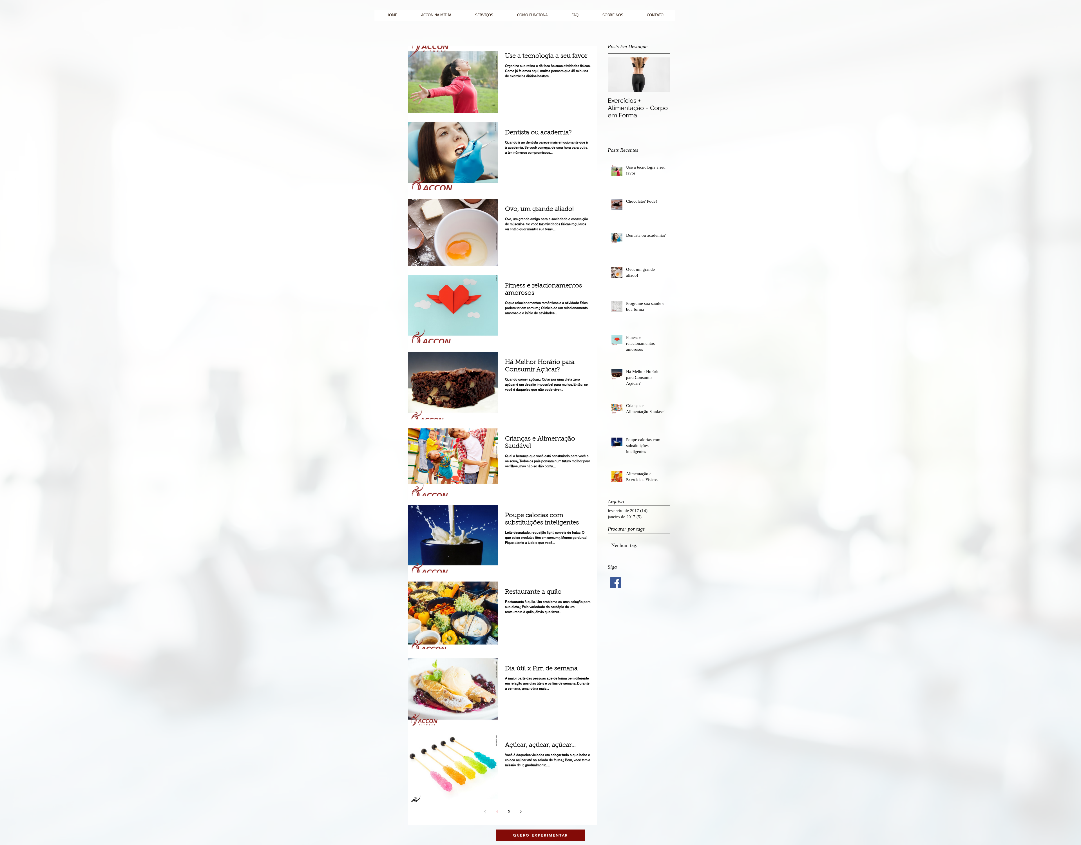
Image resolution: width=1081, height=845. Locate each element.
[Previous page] (485, 812)
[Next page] (520, 812)
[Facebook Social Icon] (615, 582)
